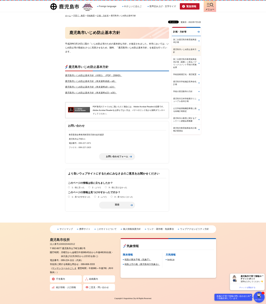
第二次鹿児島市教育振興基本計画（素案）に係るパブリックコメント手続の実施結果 (184, 63)
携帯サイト (84, 229)
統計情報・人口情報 (66, 287)
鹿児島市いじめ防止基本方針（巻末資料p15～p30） (91, 93)
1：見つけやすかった (81, 197)
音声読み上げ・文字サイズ (162, 6)
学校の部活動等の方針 (183, 91)
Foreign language (107, 6)
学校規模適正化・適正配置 (184, 74)
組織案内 (93, 279)
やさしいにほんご (133, 6)
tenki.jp (170, 259)
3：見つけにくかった (123, 197)
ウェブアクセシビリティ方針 (194, 229)
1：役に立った (78, 187)
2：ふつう (96, 187)
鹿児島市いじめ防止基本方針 (184, 50)
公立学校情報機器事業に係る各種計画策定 (184, 109)
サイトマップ (66, 229)
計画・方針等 (103, 16)
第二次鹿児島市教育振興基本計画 (184, 40)
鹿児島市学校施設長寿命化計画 (184, 82)
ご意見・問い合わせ (99, 287)
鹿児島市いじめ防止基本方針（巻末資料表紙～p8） (90, 81)
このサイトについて (107, 229)
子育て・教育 (79, 16)
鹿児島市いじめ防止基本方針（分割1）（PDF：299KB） (93, 75)
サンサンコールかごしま (64, 268)
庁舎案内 (60, 279)
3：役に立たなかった (118, 187)
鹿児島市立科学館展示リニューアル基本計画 (184, 99)
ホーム (68, 16)
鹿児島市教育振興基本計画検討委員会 (184, 129)
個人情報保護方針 (132, 229)
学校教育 (91, 16)
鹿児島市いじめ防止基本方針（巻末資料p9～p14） (90, 87)
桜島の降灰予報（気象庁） (138, 259)
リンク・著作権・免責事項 (160, 229)
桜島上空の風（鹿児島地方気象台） (142, 264)
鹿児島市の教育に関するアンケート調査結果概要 (184, 119)
